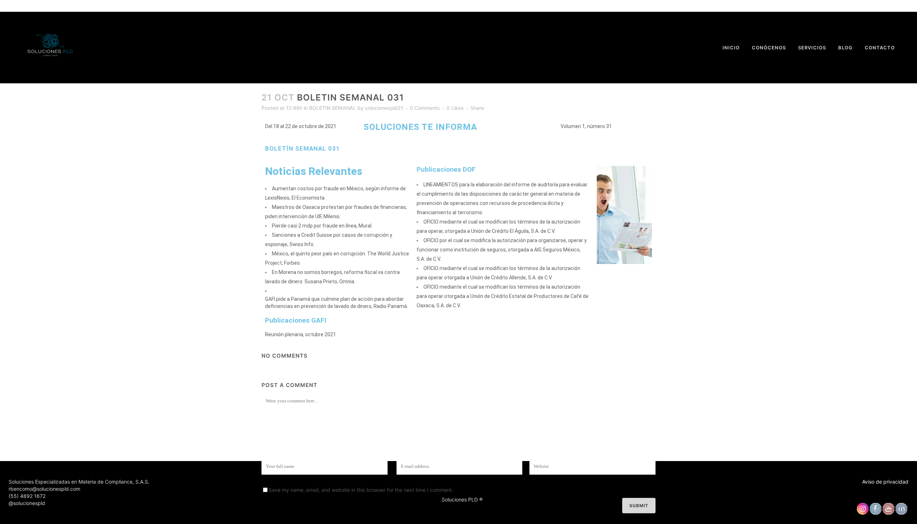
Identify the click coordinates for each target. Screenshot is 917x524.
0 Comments (425, 108)
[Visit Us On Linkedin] (901, 513)
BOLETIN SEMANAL (332, 108)
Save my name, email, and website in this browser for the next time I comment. (361, 490)
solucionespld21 (384, 108)
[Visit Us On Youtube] (888, 513)
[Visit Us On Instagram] (862, 513)
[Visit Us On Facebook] (875, 513)
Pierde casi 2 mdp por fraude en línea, (314, 226)
